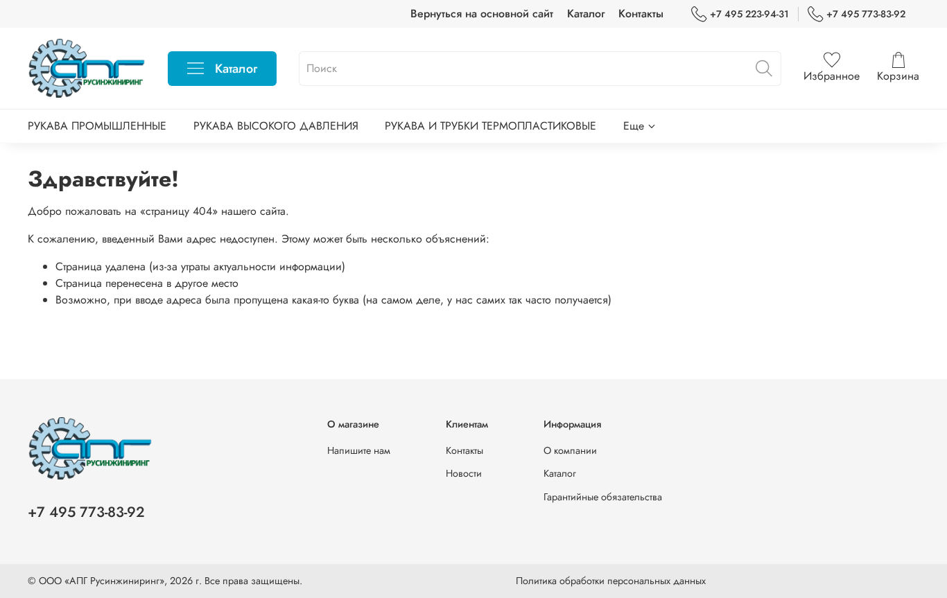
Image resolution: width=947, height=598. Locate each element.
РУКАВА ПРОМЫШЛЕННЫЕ (97, 126)
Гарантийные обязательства (603, 497)
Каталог (586, 13)
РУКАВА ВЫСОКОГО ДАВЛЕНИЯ (275, 126)
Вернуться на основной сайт (481, 13)
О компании (570, 450)
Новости (464, 473)
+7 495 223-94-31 (749, 14)
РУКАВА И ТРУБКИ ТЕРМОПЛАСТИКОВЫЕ (490, 126)
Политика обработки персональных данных (611, 581)
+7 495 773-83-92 (865, 14)
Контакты (640, 13)
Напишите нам (358, 450)
